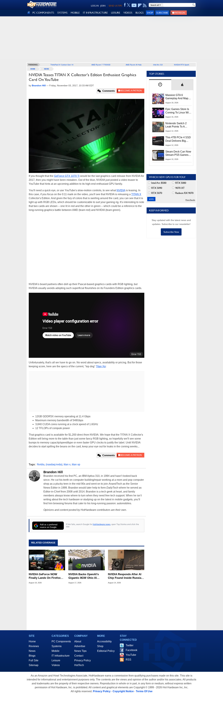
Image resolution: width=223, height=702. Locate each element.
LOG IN (95, 5)
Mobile (55, 651)
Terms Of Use (144, 691)
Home (32, 641)
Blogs (32, 655)
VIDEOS (127, 12)
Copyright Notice (123, 691)
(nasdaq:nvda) (54, 464)
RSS (128, 659)
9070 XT (180, 187)
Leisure (56, 660)
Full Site (33, 660)
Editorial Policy (106, 651)
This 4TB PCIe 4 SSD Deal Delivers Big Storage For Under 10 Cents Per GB (178, 139)
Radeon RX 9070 (184, 193)
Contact (78, 655)
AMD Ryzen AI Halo (134, 64)
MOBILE (75, 12)
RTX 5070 (156, 193)
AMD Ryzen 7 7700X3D (100, 64)
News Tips (80, 651)
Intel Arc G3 (158, 64)
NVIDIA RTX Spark (181, 64)
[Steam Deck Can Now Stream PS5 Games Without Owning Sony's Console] (158, 155)
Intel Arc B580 (158, 182)
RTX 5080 (180, 182)
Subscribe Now (171, 232)
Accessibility (104, 641)
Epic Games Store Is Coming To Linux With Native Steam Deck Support (178, 111)
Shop (150, 12)
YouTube (131, 654)
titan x (67, 464)
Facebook (131, 650)
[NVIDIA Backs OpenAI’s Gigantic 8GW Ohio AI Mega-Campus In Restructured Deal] (86, 560)
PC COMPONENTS (43, 12)
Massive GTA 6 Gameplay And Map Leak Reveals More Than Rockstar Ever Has (176, 97)
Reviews (34, 646)
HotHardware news (101, 524)
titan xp (76, 464)
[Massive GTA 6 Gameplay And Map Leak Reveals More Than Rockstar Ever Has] (158, 98)
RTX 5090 (156, 187)
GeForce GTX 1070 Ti (67, 176)
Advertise (79, 646)
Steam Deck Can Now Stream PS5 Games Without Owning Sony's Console (178, 153)
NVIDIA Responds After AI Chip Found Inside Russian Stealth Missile (125, 576)
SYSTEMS (62, 12)
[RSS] (145, 5)
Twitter (129, 645)
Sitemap (33, 665)
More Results (190, 200)
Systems (57, 646)
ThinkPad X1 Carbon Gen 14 (61, 64)
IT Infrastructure (61, 655)
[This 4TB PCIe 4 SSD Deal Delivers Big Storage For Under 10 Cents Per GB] (158, 141)
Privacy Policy (82, 660)
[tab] (160, 84)
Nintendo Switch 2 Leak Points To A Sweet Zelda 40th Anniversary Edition (176, 125)
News (46, 69)
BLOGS (139, 12)
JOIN (102, 5)
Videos (56, 665)
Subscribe (162, 12)
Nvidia (40, 464)
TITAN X (136, 194)
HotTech (79, 665)
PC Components (61, 641)
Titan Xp (101, 366)
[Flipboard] (140, 5)
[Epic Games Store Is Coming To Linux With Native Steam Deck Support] (158, 113)
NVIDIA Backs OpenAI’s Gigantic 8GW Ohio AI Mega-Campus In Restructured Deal (83, 576)
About (77, 641)
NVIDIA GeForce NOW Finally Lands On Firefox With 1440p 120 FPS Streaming (45, 576)
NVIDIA (121, 190)
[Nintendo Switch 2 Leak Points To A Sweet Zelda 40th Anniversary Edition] (158, 127)
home (32, 69)
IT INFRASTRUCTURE (95, 12)
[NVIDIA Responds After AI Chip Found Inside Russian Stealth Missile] (126, 560)
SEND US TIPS (115, 5)
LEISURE (115, 12)
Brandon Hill (53, 472)
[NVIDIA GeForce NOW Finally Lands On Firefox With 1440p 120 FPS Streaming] (47, 560)
